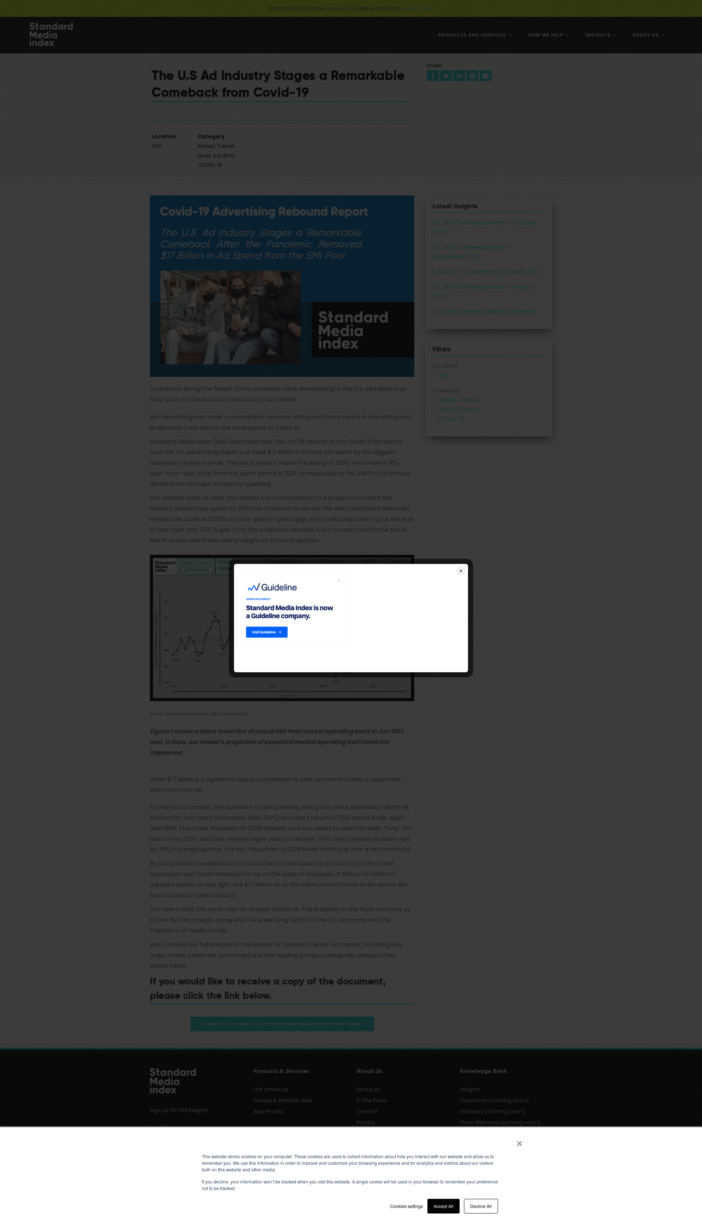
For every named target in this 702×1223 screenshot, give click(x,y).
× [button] (519, 1141)
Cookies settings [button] (406, 1206)
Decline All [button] (481, 1206)
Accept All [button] (443, 1206)
